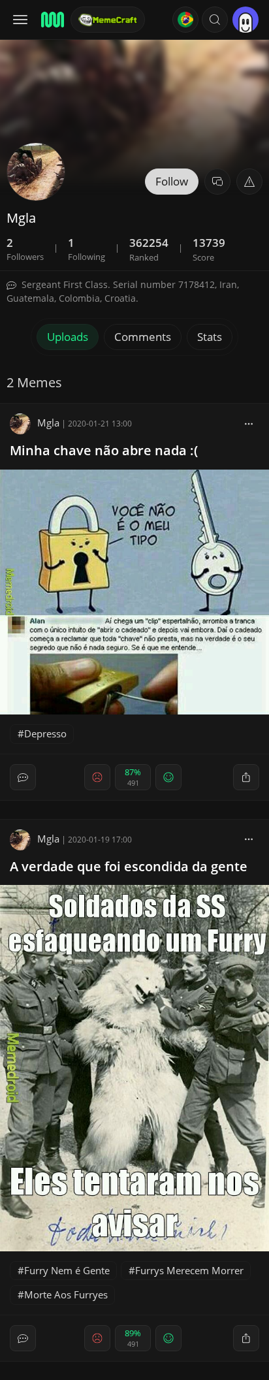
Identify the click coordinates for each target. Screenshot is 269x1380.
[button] (215, 20)
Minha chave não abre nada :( (104, 450)
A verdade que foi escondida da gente (128, 866)
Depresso (45, 733)
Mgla (48, 422)
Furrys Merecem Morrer (189, 1270)
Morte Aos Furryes (66, 1294)
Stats (209, 336)
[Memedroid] (51, 19)
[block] (248, 422)
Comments (142, 336)
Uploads (67, 336)
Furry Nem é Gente (67, 1270)
